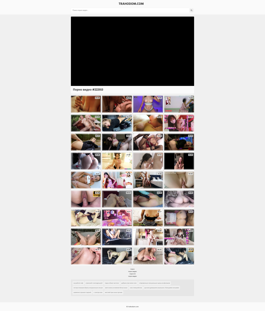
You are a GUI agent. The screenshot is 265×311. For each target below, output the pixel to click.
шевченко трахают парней (82, 292)
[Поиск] (191, 10)
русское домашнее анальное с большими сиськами (161, 288)
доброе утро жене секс (129, 283)
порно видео (132, 271)
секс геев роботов (136, 288)
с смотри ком (98, 292)
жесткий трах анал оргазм (113, 292)
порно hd (132, 274)
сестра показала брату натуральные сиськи (88, 288)
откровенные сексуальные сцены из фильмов (154, 283)
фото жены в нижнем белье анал (116, 288)
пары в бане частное (112, 283)
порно (132, 269)
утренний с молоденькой (94, 283)
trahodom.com (131, 3)
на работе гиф (78, 283)
